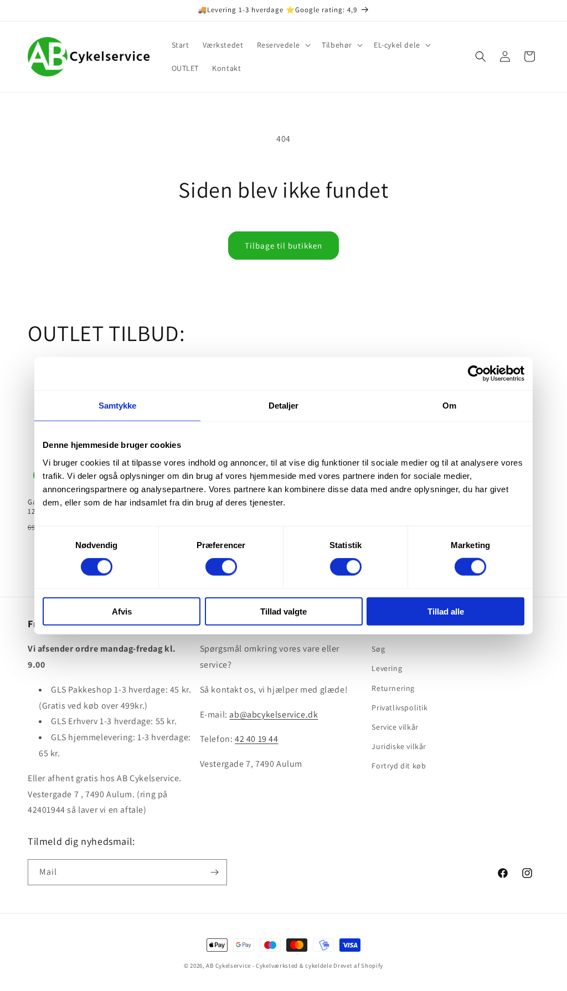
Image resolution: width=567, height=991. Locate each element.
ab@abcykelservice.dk (273, 714)
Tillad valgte (283, 611)
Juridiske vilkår (399, 746)
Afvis (122, 611)
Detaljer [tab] (284, 405)
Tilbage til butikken (283, 245)
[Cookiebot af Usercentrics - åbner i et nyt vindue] (475, 373)
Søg (378, 649)
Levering (387, 668)
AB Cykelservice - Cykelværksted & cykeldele (269, 965)
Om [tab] (449, 405)
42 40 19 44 (257, 739)
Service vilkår (395, 727)
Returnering (393, 688)
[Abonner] (214, 872)
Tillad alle (445, 611)
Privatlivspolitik (399, 708)
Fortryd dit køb (399, 766)
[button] (283, 44)
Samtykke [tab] (118, 405)
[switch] (221, 567)
